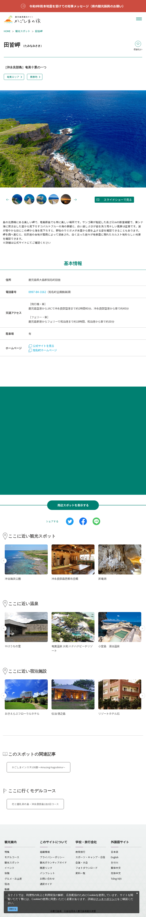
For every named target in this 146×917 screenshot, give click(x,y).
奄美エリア (13, 77)
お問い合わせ (47, 878)
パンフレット (47, 873)
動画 (7, 889)
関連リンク (46, 868)
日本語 (114, 852)
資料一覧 (80, 873)
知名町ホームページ (45, 350)
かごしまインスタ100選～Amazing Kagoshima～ (38, 767)
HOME (7, 31)
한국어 (114, 862)
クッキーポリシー (106, 898)
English (114, 857)
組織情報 (45, 852)
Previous (7, 139)
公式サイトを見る (43, 346)
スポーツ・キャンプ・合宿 (90, 857)
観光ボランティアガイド (53, 862)
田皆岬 (39, 31)
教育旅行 (80, 852)
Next (139, 139)
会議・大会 (81, 862)
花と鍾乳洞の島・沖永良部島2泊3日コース (35, 804)
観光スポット (22, 31)
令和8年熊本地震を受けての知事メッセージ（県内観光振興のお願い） (77, 6)
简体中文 (116, 873)
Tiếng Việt (116, 878)
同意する (12, 909)
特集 (7, 852)
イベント (9, 868)
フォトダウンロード (86, 868)
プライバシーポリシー (52, 857)
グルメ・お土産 (13, 878)
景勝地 (33, 77)
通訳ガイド (46, 884)
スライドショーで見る (118, 200)
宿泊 (7, 884)
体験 (7, 873)
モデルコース (12, 857)
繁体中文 (116, 868)
